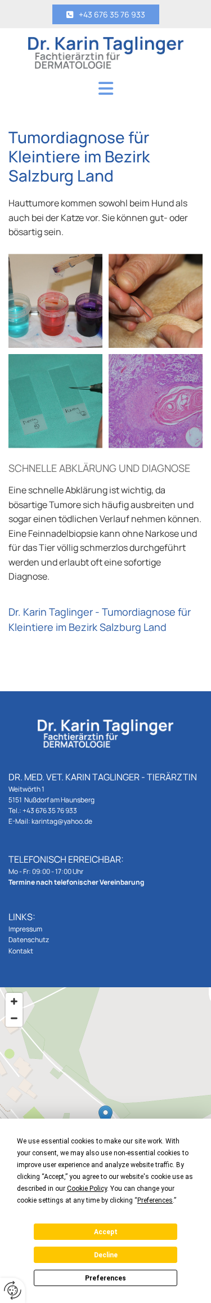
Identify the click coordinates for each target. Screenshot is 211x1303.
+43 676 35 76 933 (50, 810)
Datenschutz (28, 939)
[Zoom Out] (14, 1018)
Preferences (105, 1278)
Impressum (25, 929)
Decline (106, 1255)
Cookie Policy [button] (87, 1188)
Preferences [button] (155, 1200)
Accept (106, 1232)
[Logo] (105, 53)
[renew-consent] (12, 1290)
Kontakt (20, 951)
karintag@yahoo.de (62, 821)
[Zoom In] (14, 1001)
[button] (105, 14)
